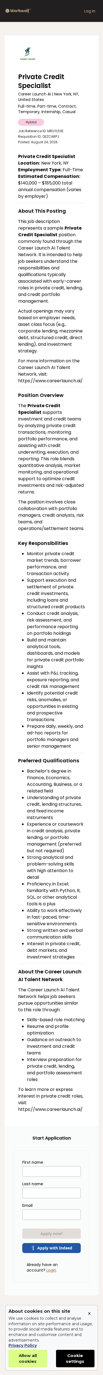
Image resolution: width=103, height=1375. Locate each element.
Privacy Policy (23, 1345)
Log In (89, 11)
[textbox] (51, 633)
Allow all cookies (28, 1358)
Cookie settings (75, 1358)
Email (27, 1205)
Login (51, 1270)
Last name (32, 1184)
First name (32, 1162)
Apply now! (51, 1233)
